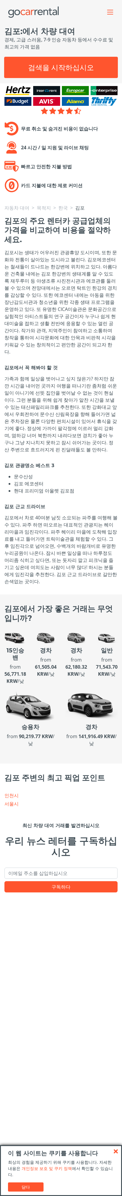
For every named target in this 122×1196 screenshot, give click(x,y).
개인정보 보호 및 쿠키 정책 (47, 1168)
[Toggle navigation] (110, 12)
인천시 (11, 795)
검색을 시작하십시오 (61, 67)
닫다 (26, 1187)
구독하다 (61, 887)
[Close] (115, 1151)
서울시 (11, 803)
